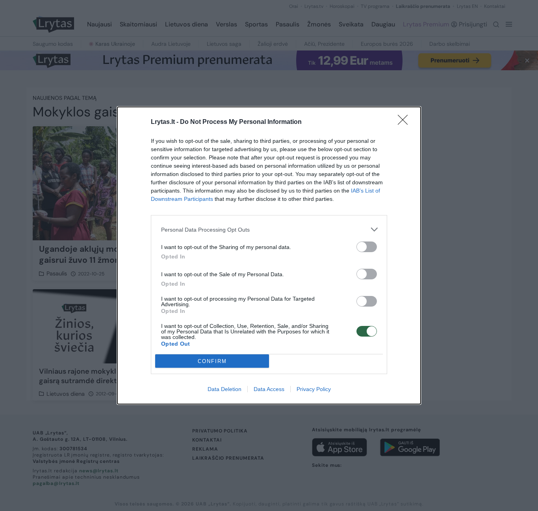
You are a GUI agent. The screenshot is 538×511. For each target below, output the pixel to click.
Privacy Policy (314, 389)
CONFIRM (212, 361)
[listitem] (269, 229)
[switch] (366, 246)
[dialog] (269, 255)
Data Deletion (224, 389)
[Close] (405, 122)
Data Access (269, 389)
